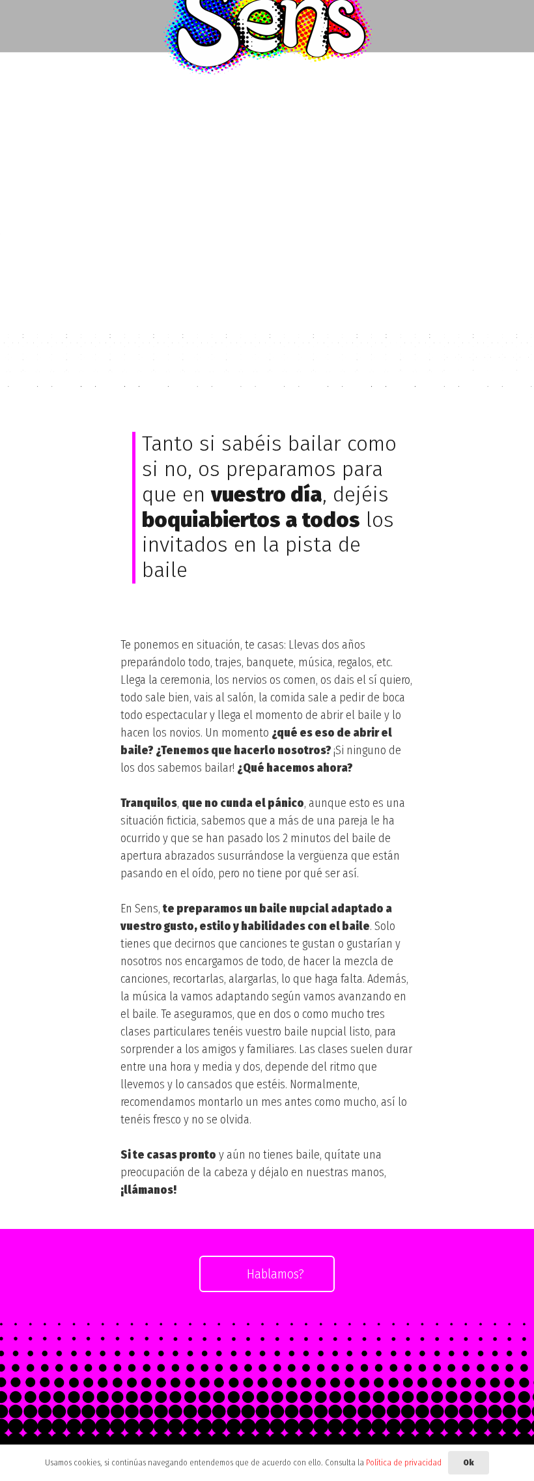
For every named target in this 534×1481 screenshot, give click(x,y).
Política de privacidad (404, 1462)
